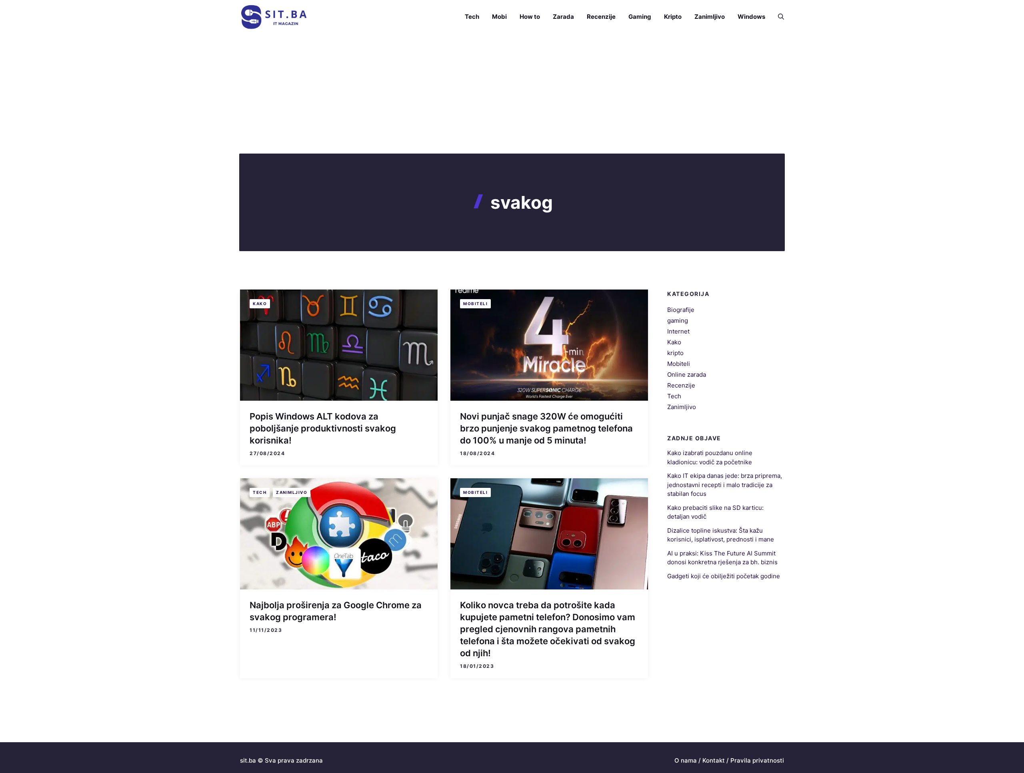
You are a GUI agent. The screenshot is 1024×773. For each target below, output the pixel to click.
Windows (751, 16)
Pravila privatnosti (757, 760)
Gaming (639, 16)
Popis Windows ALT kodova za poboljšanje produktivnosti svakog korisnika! (323, 428)
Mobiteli (475, 303)
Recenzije (601, 16)
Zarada (563, 16)
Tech (472, 16)
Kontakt (713, 760)
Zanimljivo (709, 16)
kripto (675, 353)
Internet (678, 331)
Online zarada (686, 374)
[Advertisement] (512, 94)
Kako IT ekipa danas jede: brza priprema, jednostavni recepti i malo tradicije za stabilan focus (724, 484)
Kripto (673, 16)
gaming (677, 320)
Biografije (680, 310)
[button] (778, 16)
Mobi (499, 16)
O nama (685, 760)
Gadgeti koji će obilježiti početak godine (723, 576)
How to (530, 16)
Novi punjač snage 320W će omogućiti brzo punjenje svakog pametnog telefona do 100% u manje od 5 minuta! (546, 428)
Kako (260, 303)
